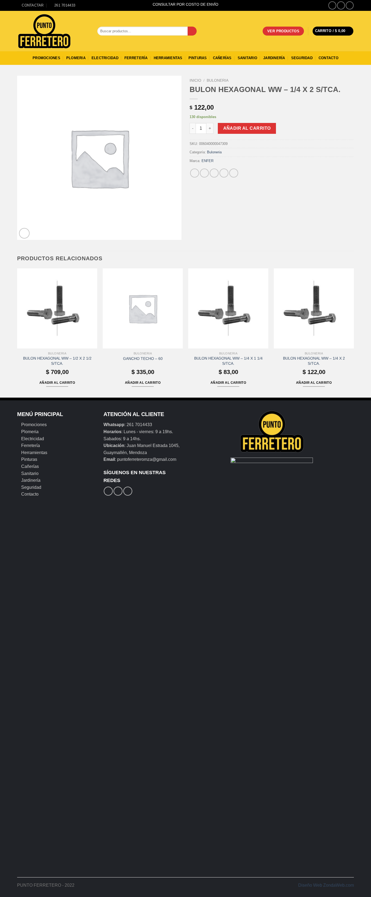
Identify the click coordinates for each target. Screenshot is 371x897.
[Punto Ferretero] (53, 31)
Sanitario (247, 58)
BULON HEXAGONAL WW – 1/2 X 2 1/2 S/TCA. (57, 361)
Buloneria (217, 80)
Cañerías (222, 58)
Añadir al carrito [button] (57, 382)
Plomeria (76, 58)
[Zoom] (24, 233)
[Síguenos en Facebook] (332, 5)
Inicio (195, 80)
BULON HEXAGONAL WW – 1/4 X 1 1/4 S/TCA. (228, 361)
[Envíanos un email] (350, 5)
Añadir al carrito (247, 128)
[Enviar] (192, 31)
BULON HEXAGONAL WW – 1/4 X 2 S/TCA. (314, 361)
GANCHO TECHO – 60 (143, 358)
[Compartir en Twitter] (204, 173)
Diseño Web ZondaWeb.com (326, 885)
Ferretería (136, 58)
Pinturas (197, 58)
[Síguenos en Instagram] (341, 5)
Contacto (328, 58)
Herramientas (168, 58)
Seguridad (302, 58)
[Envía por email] (214, 173)
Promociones (46, 58)
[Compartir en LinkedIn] (233, 173)
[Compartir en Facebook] (194, 173)
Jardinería (274, 58)
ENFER (207, 161)
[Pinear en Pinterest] (223, 173)
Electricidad (105, 58)
